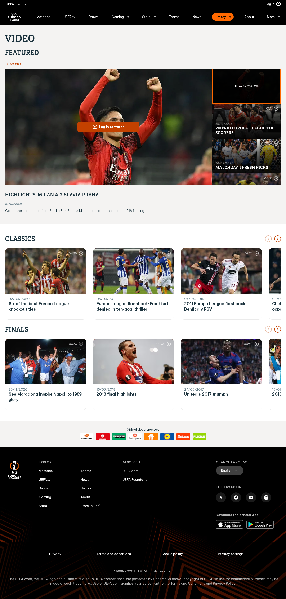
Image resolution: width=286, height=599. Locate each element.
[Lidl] (167, 436)
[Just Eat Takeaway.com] (151, 436)
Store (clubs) (90, 506)
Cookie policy (172, 554)
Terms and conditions (114, 554)
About (85, 497)
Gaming (45, 497)
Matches (46, 471)
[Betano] (183, 436)
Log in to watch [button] (112, 127)
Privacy (55, 554)
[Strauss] (103, 436)
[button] (120, 17)
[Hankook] (86, 436)
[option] (246, 86)
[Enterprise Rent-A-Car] (119, 436)
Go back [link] (15, 63)
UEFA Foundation (135, 480)
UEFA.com (130, 471)
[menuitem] (45, 17)
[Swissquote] (135, 436)
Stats (43, 506)
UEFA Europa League (14, 17)
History (86, 488)
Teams (86, 471)
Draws (44, 488)
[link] (43, 17)
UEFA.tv (45, 480)
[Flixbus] (199, 436)
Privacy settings (231, 554)
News (85, 480)
